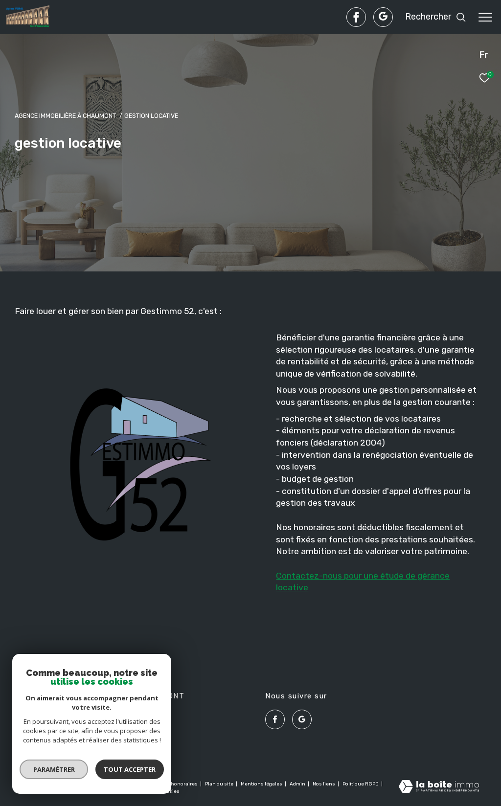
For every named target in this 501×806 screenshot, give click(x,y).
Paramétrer (54, 769)
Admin (298, 784)
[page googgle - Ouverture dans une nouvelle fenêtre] (383, 17)
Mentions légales (262, 784)
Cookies (170, 791)
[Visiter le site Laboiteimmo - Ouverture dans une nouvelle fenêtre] (439, 787)
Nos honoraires (179, 784)
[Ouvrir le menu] (485, 17)
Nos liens (324, 784)
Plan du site (219, 784)
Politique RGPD (360, 784)
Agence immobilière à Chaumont (65, 115)
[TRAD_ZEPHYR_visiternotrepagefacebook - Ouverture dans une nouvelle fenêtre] (356, 17)
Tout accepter (130, 769)
